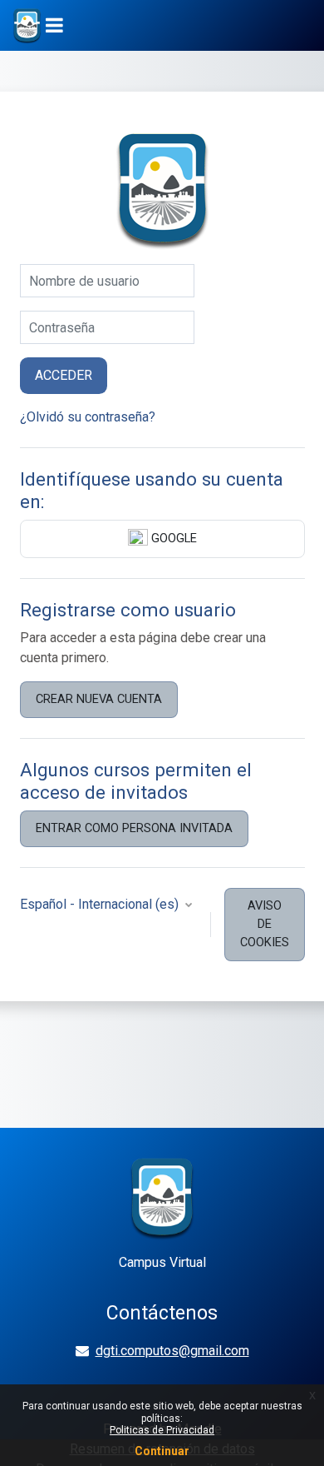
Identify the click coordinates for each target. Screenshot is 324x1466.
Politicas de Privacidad (162, 1430)
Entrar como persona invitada (134, 827)
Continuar (162, 1451)
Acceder (63, 375)
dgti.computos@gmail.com (172, 1351)
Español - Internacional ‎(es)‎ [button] (101, 904)
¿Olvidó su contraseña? (87, 417)
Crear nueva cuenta (99, 698)
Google (172, 538)
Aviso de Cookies (264, 924)
